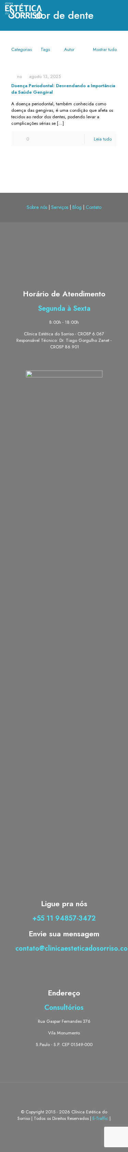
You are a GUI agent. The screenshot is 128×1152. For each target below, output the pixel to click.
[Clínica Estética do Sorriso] (23, 10)
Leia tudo (103, 139)
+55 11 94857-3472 (64, 918)
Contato (93, 207)
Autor (69, 49)
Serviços (59, 207)
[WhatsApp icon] (56, 1128)
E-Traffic (101, 1118)
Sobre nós (37, 207)
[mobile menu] (119, 10)
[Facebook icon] (64, 1128)
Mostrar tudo (105, 49)
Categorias (21, 49)
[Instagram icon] (71, 1128)
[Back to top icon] (64, 1096)
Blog (77, 207)
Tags (45, 49)
